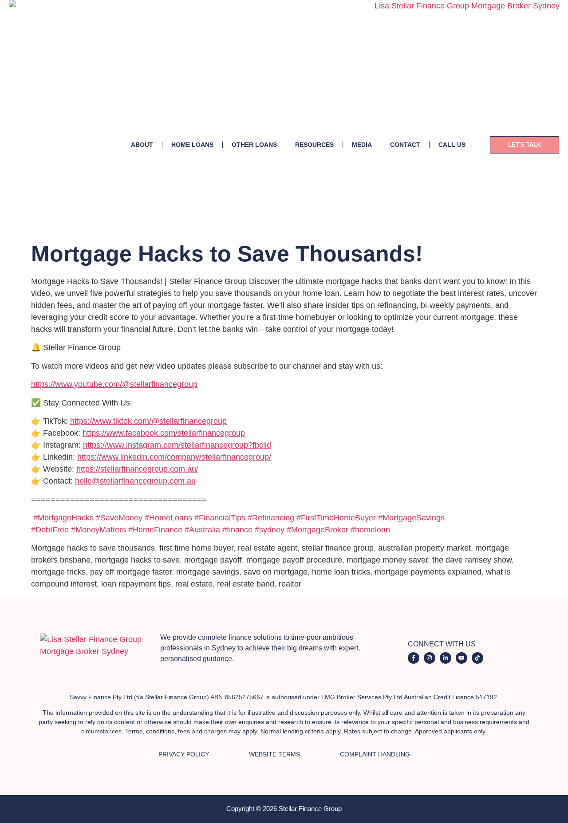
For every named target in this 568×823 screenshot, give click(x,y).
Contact (405, 144)
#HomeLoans (168, 517)
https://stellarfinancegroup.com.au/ (137, 469)
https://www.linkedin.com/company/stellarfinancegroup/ (174, 457)
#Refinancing (271, 517)
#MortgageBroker (317, 529)
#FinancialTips (219, 517)
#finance (237, 529)
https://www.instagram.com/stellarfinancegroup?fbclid (177, 445)
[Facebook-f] (413, 658)
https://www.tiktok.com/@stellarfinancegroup (148, 421)
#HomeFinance (155, 529)
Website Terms (274, 754)
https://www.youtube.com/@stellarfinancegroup (114, 384)
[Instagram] (429, 658)
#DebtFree (50, 529)
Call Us (451, 144)
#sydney (269, 529)
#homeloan (370, 529)
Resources (314, 144)
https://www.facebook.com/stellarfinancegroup (164, 433)
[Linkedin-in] (445, 658)
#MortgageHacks (63, 517)
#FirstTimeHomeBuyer (336, 517)
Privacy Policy (183, 754)
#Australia (202, 529)
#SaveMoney (119, 517)
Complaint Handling (375, 754)
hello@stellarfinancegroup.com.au (135, 480)
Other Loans (254, 144)
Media (362, 144)
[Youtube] (461, 658)
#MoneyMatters (98, 529)
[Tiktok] (477, 658)
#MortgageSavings (411, 517)
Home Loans (192, 144)
